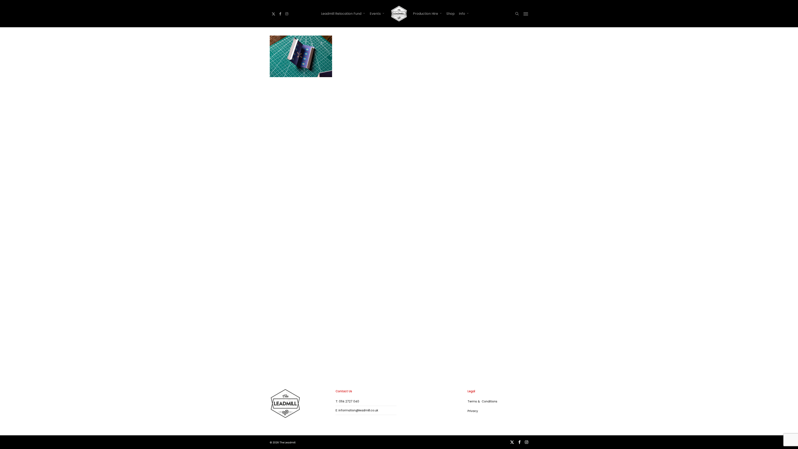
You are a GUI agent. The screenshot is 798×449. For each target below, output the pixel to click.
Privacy (473, 411)
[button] (525, 14)
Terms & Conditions (482, 401)
